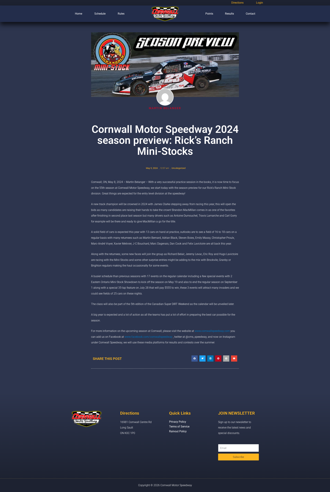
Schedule (100, 13)
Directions (237, 2)
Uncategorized (178, 168)
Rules (121, 13)
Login (259, 2)
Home (78, 13)
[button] (194, 358)
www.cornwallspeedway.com (212, 331)
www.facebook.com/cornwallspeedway (148, 336)
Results (229, 13)
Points (209, 13)
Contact (250, 13)
